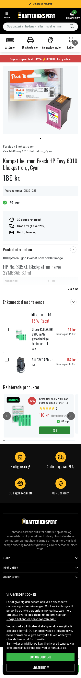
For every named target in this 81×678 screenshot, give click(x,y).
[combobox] (40, 27)
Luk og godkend (40, 657)
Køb (54, 430)
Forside (8, 146)
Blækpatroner (25, 146)
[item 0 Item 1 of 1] (40, 100)
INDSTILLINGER (41, 667)
